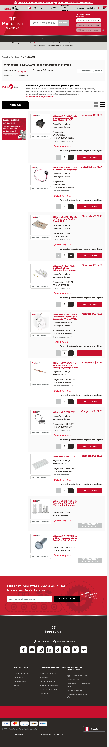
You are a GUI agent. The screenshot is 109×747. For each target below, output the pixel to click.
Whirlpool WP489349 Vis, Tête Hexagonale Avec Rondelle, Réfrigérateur (65, 538)
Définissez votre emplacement (39, 97)
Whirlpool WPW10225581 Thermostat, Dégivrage (65, 168)
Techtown (44, 693)
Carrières (44, 677)
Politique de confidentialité (53, 734)
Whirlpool (22, 72)
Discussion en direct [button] (66, 641)
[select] (94, 729)
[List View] (102, 104)
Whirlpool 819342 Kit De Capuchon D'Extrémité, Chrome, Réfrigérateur (65, 503)
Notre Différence (47, 681)
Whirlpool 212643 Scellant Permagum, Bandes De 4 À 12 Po (65, 219)
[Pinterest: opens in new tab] (66, 649)
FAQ (15, 689)
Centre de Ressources (49, 685)
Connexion (80, 8)
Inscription (90, 8)
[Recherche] (103, 30)
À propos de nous (48, 673)
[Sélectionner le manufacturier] (88, 20)
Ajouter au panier (90, 157)
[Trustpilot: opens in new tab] (84, 649)
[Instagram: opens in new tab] (40, 649)
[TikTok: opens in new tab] (58, 649)
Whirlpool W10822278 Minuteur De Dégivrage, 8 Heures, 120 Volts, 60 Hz (65, 316)
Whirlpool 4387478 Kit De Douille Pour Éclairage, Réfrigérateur (64, 268)
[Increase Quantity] (71, 157)
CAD (41, 8)
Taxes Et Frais (20, 681)
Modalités (19, 734)
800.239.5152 (7, 9)
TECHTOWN (75, 39)
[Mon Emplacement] (98, 8)
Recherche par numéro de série (65, 8)
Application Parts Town (77, 676)
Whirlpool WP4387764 (64, 412)
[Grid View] (96, 104)
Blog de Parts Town (48, 689)
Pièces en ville (73, 680)
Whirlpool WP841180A (64, 456)
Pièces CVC (44, 39)
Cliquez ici (37, 43)
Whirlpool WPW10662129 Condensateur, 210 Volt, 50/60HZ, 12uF (65, 118)
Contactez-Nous (21, 673)
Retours (17, 685)
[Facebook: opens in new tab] (23, 649)
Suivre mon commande (88, 39)
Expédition (18, 677)
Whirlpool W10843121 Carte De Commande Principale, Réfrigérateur (65, 365)
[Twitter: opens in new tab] (75, 649)
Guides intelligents (75, 690)
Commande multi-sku (52, 8)
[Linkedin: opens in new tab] (49, 649)
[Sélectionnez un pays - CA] (29, 8)
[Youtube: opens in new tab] (32, 649)
